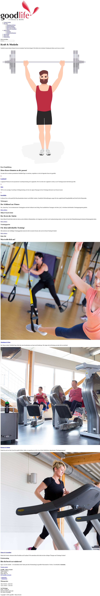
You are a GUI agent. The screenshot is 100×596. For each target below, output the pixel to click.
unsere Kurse (7, 30)
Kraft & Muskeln (10, 26)
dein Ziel (6, 23)
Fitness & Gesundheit (11, 29)
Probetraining (7, 37)
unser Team (6, 35)
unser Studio (6, 34)
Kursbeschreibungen (11, 33)
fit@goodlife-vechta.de (6, 575)
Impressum (4, 577)
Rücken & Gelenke (10, 27)
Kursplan (8, 31)
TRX (2, 187)
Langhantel (3, 178)
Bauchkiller (3, 195)
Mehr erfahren (4, 210)
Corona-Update (7, 22)
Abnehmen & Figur (11, 25)
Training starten (4, 567)
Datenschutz (4, 578)
